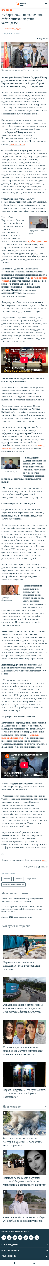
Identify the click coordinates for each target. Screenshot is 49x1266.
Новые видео (12, 1106)
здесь (44, 860)
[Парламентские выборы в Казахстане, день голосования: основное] (24, 947)
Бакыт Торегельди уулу (11, 29)
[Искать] (33, 1263)
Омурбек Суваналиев (37, 242)
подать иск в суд (17, 144)
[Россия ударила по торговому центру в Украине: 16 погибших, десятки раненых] (24, 1123)
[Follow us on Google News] (31, 1237)
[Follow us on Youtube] (3, 1237)
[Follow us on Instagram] (9, 1237)
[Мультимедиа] (15, 1263)
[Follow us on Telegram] (20, 1237)
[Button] (42, 38)
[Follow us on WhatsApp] (25, 1237)
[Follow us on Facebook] (14, 1237)
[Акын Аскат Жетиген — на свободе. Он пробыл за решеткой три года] (24, 1202)
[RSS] (36, 1237)
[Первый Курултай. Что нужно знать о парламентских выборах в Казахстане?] (24, 1074)
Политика (6, 10)
